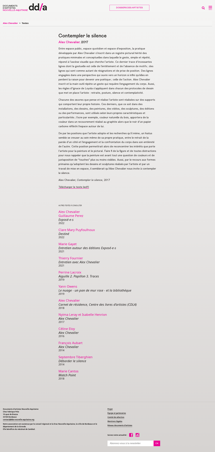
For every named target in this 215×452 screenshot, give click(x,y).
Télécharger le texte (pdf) (74, 187)
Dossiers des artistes (129, 8)
